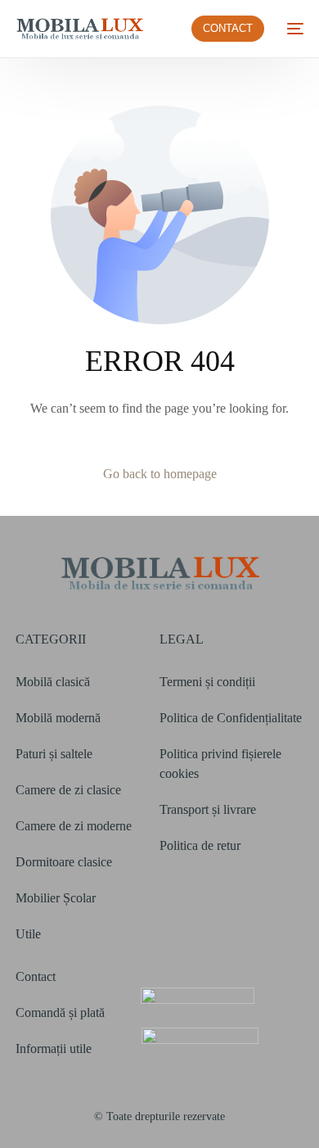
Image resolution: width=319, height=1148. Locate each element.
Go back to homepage (160, 474)
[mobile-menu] (292, 28)
